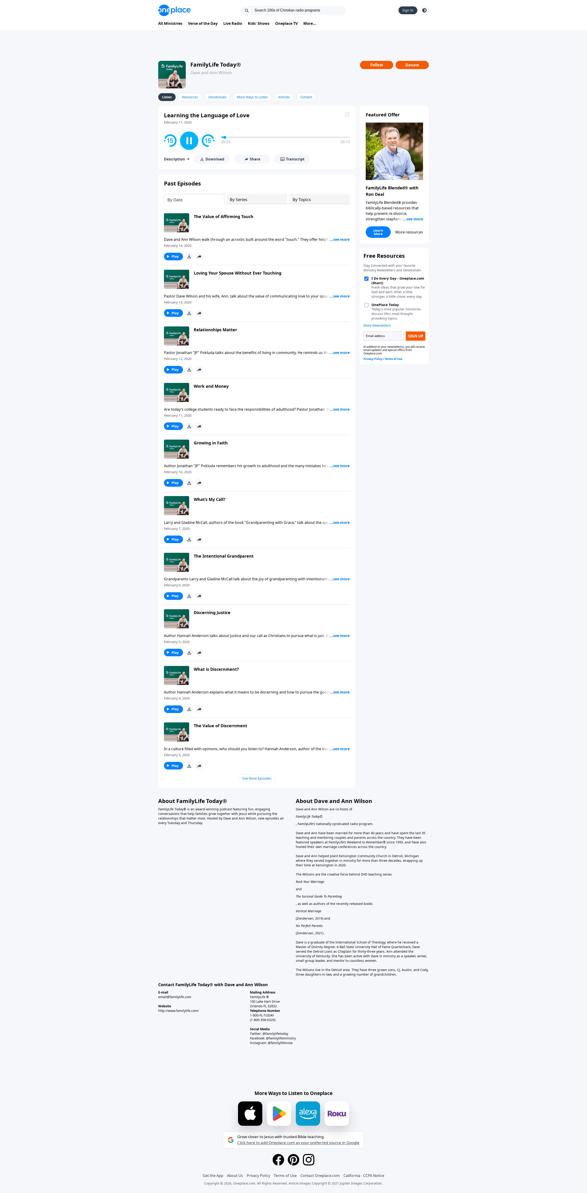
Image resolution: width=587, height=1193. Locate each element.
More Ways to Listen (252, 97)
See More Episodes (256, 778)
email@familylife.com (174, 997)
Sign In (407, 10)
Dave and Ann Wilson (211, 72)
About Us (235, 1175)
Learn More (378, 232)
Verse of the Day (203, 23)
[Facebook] (278, 1159)
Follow (376, 64)
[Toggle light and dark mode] (424, 10)
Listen (167, 97)
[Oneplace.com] (174, 10)
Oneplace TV (286, 23)
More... (309, 23)
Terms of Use (285, 1175)
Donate (412, 64)
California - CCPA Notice (363, 1175)
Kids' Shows (258, 23)
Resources (190, 97)
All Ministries (170, 23)
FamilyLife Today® (215, 64)
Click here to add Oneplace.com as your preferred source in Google (298, 1142)
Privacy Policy (258, 1175)
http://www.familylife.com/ (178, 1010)
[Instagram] (308, 1159)
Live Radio (232, 23)
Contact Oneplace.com (320, 1175)
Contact (306, 97)
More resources (409, 232)
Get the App (213, 1175)
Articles (284, 97)
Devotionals (217, 97)
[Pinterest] (293, 1159)
